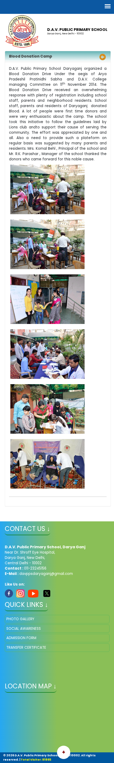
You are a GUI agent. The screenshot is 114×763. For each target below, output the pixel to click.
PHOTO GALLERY (20, 619)
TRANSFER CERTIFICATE (26, 647)
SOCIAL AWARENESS (23, 628)
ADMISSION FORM (21, 637)
